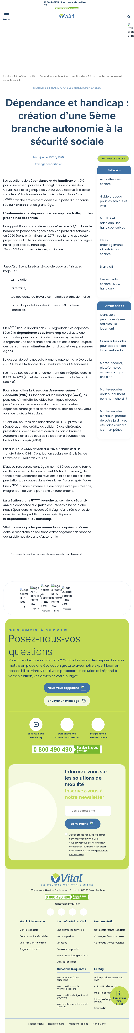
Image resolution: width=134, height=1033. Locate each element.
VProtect (62, 942)
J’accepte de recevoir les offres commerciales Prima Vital (88, 844)
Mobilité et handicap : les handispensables (112, 223)
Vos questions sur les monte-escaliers (69, 987)
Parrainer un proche (68, 949)
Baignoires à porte (30, 949)
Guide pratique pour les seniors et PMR (113, 201)
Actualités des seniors (106, 986)
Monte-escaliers (29, 930)
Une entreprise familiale (70, 930)
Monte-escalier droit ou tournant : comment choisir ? (113, 394)
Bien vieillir (107, 267)
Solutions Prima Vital (14, 76)
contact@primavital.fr (67, 903)
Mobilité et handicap (105, 992)
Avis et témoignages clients (73, 955)
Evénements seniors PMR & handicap (110, 283)
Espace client (36, 1023)
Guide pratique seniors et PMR (108, 979)
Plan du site (99, 1023)
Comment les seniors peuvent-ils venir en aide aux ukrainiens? (47, 554)
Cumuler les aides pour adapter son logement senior (113, 345)
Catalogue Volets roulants (109, 942)
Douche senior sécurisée (34, 936)
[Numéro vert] (67, 897)
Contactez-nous (66, 962)
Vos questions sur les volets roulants (72, 1005)
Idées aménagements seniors (107, 1000)
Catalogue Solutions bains (109, 936)
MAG (32, 76)
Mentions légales (78, 1023)
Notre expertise (65, 936)
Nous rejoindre (56, 1023)
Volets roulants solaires (33, 942)
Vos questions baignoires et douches (72, 996)
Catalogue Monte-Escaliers (109, 930)
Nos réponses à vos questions (68, 979)
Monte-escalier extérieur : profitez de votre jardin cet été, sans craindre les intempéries (113, 420)
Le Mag (99, 969)
